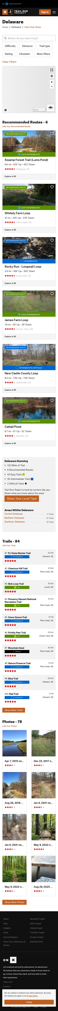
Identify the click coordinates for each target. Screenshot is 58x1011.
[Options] (50, 107)
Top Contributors (10, 937)
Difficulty (10, 45)
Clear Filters (9, 61)
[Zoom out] (51, 86)
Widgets (7, 928)
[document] (29, 997)
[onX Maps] (9, 962)
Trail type (44, 45)
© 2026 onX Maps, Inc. (21, 1007)
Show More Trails (14, 710)
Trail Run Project (37, 932)
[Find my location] (51, 76)
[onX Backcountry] (12, 3)
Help (5, 923)
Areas (5, 27)
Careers (6, 986)
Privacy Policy (32, 996)
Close (29, 1002)
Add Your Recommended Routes (16, 126)
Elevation (24, 53)
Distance (27, 45)
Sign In (45, 12)
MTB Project (35, 923)
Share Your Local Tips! (22, 498)
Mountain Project (37, 919)
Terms (35, 1007)
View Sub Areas (32, 27)
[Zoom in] (51, 82)
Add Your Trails (9, 545)
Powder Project (36, 937)
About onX (8, 982)
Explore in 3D (10, 176)
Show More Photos (14, 902)
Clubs (5, 932)
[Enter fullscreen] (51, 70)
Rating (9, 53)
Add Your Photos (9, 726)
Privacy (44, 1007)
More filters (43, 53)
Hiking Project (36, 928)
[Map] (29, 89)
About (6, 919)
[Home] (16, 12)
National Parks (36, 941)
